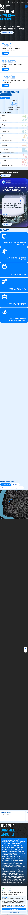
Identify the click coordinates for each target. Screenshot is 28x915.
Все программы (5, 98)
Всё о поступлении (7, 33)
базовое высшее (6, 95)
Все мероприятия (6, 176)
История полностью (14, 805)
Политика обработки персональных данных (14, 906)
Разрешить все (14, 909)
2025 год (5, 53)
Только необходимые (14, 912)
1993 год (14, 774)
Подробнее (7, 224)
